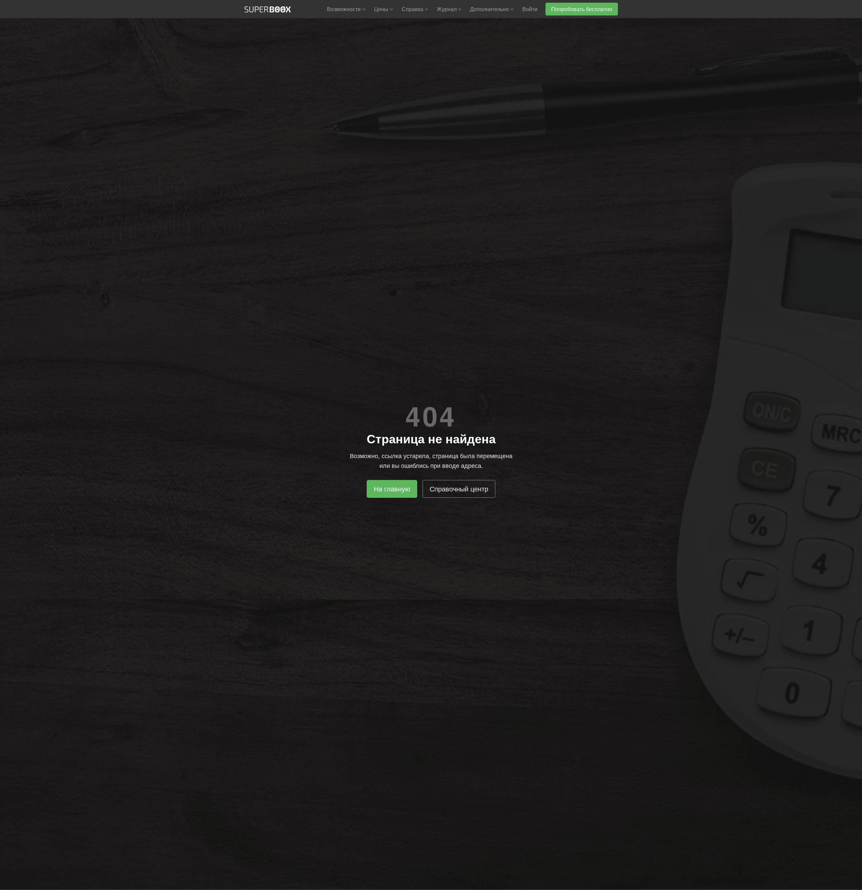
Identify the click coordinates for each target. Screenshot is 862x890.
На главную (392, 488)
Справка (413, 9)
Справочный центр (459, 488)
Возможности (344, 9)
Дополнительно (490, 9)
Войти (529, 9)
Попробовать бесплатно (581, 9)
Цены (382, 9)
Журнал (447, 9)
